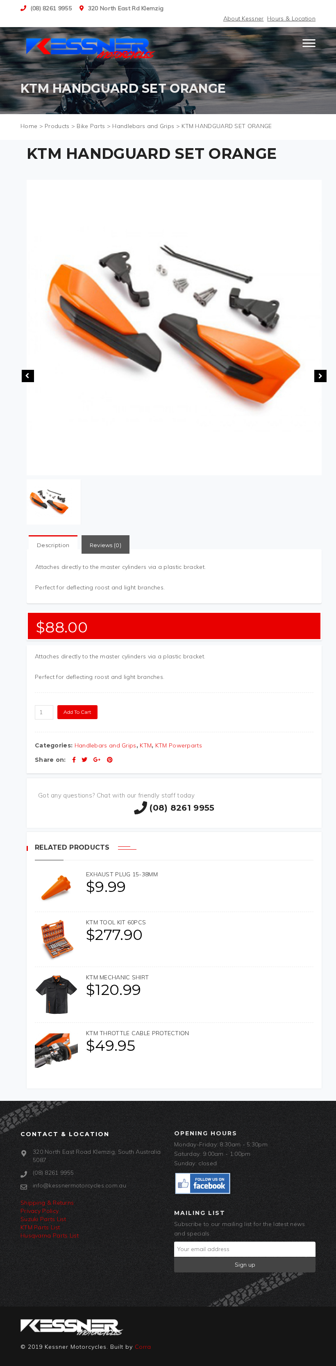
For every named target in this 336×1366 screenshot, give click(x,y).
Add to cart (77, 712)
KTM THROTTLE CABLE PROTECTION (137, 1033)
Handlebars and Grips (105, 745)
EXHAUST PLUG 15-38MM (122, 874)
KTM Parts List (40, 1227)
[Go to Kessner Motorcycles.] (28, 126)
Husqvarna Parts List (49, 1235)
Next (320, 376)
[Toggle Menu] (309, 46)
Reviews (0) (105, 545)
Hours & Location (291, 18)
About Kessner (243, 18)
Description (53, 545)
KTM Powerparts (178, 745)
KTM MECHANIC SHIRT (117, 977)
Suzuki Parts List (43, 1219)
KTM (146, 745)
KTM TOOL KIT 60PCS (116, 922)
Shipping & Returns (47, 1202)
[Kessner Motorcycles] (91, 47)
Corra (143, 1346)
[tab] (53, 545)
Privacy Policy (39, 1211)
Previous (28, 376)
